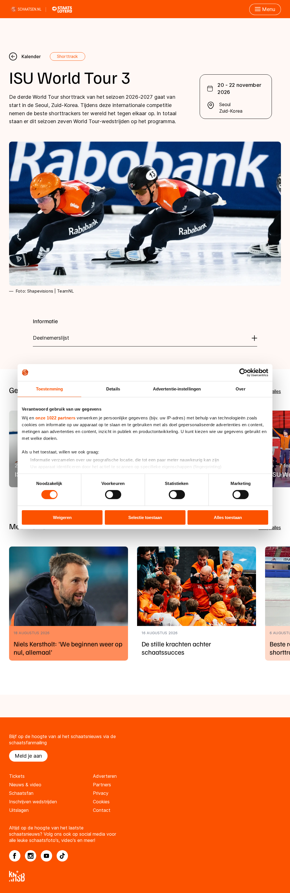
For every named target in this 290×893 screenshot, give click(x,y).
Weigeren (62, 517)
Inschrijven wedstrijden (33, 801)
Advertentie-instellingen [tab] (177, 388)
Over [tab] (240, 388)
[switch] (113, 494)
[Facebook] (14, 856)
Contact (101, 810)
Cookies (101, 801)
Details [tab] (113, 388)
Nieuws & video (25, 784)
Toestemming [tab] (49, 388)
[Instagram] (30, 856)
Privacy (100, 793)
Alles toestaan (228, 517)
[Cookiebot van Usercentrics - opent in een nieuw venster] (243, 372)
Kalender (31, 56)
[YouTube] (46, 856)
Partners (102, 784)
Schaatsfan (21, 793)
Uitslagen (19, 810)
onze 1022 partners (55, 417)
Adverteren (105, 776)
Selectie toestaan (145, 517)
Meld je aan (28, 756)
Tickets (17, 776)
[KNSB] (145, 876)
